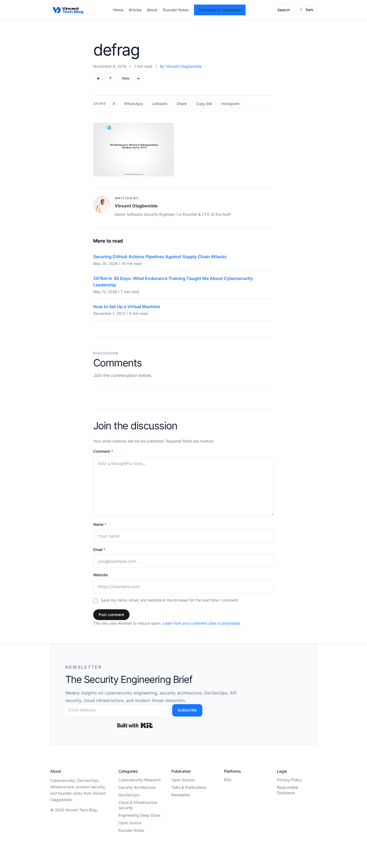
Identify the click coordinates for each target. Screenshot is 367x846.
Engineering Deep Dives (139, 815)
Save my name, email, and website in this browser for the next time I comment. (170, 600)
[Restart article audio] (110, 78)
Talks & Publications (188, 787)
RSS (227, 779)
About (152, 10)
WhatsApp (133, 103)
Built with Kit (135, 725)
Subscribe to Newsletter (219, 10)
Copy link (204, 103)
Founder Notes (176, 10)
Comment (103, 451)
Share (182, 103)
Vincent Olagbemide (184, 66)
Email (99, 549)
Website (100, 575)
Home (118, 10)
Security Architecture (137, 787)
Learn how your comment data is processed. (202, 623)
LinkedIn (159, 103)
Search (283, 10)
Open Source (130, 822)
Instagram (230, 103)
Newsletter (180, 795)
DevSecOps (128, 795)
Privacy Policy (289, 779)
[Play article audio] (98, 78)
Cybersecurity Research (139, 779)
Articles (135, 10)
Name (99, 524)
